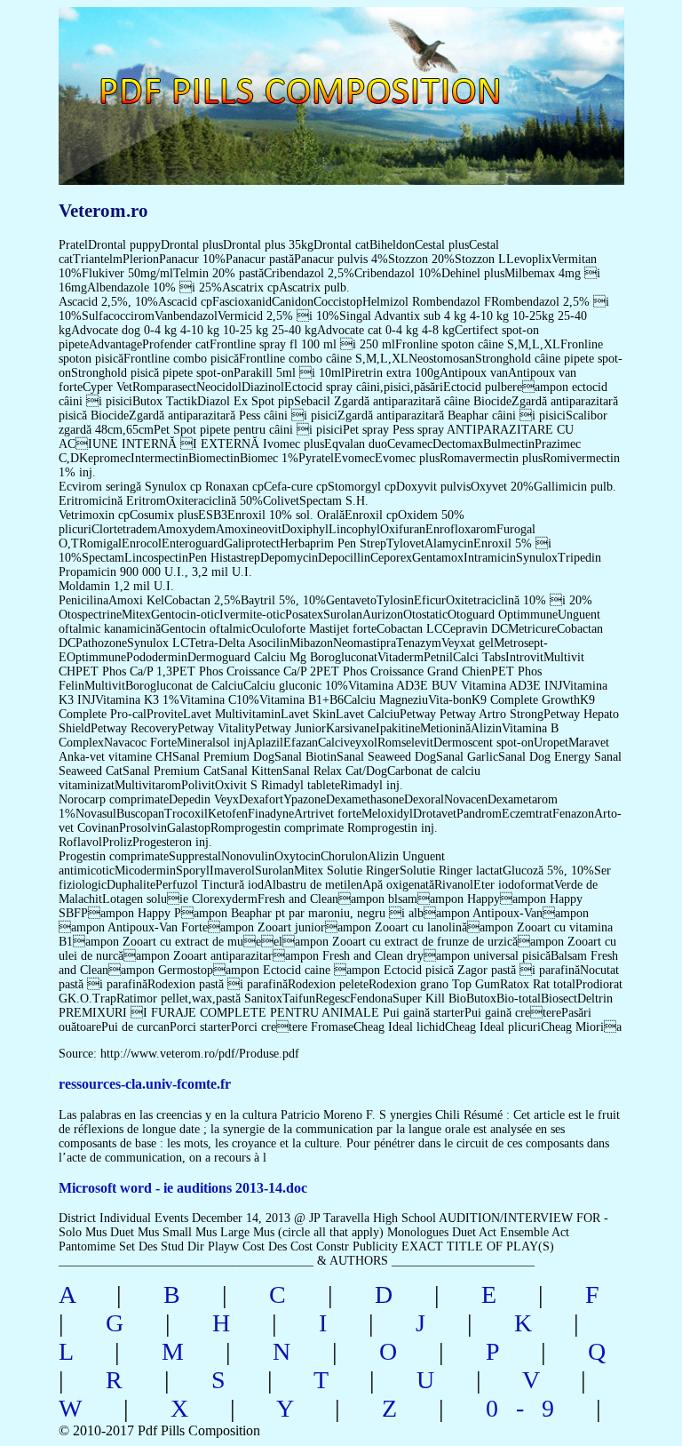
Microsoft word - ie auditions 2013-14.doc (183, 1187)
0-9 (529, 1408)
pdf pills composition (338, 71)
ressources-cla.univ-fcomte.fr (145, 1083)
